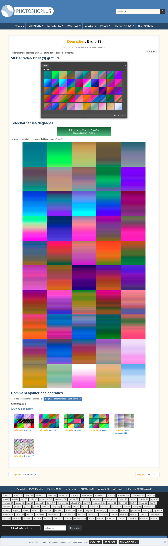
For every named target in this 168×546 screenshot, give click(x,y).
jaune (66, 507)
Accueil (19, 26)
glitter (17, 507)
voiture (111, 518)
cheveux (96, 499)
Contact (117, 489)
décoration (63, 503)
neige (16, 511)
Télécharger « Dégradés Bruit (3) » (84, 131)
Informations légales (139, 489)
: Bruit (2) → (147, 474)
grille (27, 507)
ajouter (29, 495)
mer (127, 507)
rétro (133, 514)
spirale (17, 518)
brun (24, 499)
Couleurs (90, 26)
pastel (20, 514)
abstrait (7, 495)
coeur (155, 499)
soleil (6, 518)
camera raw (46, 499)
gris (36, 507)
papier (147, 511)
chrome (123, 499)
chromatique (110, 499)
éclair (121, 518)
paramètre (8, 514)
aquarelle (100, 495)
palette (124, 511)
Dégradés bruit (98, 47)
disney (51, 503)
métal (6, 511)
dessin (40, 503)
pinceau (92, 514)
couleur (20, 503)
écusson (132, 518)
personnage (53, 514)
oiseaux (70, 511)
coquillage (8, 503)
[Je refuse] (165, 542)
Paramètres (54, 26)
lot (84, 507)
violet (100, 518)
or (79, 511)
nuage (35, 511)
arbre (111, 495)
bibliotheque (138, 495)
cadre (33, 499)
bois (15, 499)
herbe (45, 507)
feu (133, 503)
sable (143, 514)
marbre (94, 507)
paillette (113, 511)
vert (91, 518)
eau (87, 503)
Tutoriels (72, 26)
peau (29, 514)
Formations (34, 26)
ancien (52, 495)
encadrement (99, 503)
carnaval (73, 499)
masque (116, 507)
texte (47, 518)
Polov (67, 47)
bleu (6, 499)
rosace (104, 514)
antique (75, 495)
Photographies (123, 26)
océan (59, 511)
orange (89, 511)
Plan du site (36, 489)
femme (123, 503)
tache (37, 518)
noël (26, 511)
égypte (144, 518)
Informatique (145, 26)
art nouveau (123, 495)
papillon (158, 511)
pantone (135, 511)
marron (105, 507)
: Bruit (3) (84, 41)
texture (58, 518)
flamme (143, 503)
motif (137, 507)
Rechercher (75, 528)
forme (7, 507)
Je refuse (110, 542)
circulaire (143, 499)
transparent (80, 518)
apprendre (87, 495)
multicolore (149, 507)
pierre (81, 514)
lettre (76, 507)
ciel (133, 499)
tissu (68, 518)
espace (112, 503)
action (18, 495)
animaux (63, 495)
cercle (85, 499)
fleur (153, 503)
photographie (68, 514)
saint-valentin (156, 514)
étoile (154, 518)
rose (114, 514)
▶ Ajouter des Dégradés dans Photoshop (63, 399)
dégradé (76, 503)
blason (151, 495)
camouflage (60, 499)
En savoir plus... (129, 542)
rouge (124, 514)
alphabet (40, 495)
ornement (101, 511)
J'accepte (95, 542)
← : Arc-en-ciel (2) (23, 474)
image (56, 507)
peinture (40, 514)
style (27, 518)
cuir (30, 503)
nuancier (47, 511)
